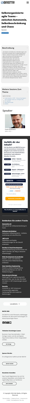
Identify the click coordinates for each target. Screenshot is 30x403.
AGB (8, 400)
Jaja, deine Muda (9, 102)
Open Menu (27, 2)
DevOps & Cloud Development (12, 247)
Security (5, 286)
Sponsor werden (9, 363)
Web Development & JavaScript (12, 257)
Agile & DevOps (5, 33)
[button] (15, 304)
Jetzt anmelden (9, 383)
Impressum (23, 398)
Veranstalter (6, 398)
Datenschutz (15, 398)
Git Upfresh (8, 101)
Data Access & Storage (9, 275)
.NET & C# (5, 238)
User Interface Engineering (11, 266)
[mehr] (6, 104)
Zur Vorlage (8, 344)
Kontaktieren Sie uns (17, 400)
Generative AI (6, 224)
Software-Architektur (9, 231)
